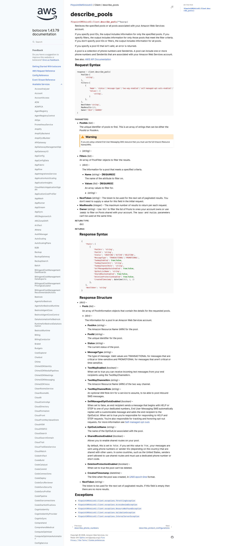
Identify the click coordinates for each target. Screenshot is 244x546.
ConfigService (41, 543)
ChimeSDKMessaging (45, 379)
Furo (103, 538)
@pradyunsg (94, 538)
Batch (37, 265)
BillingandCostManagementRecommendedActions (47, 291)
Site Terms (82, 540)
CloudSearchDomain (44, 438)
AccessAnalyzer (42, 89)
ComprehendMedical (44, 527)
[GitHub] (172, 537)
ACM (37, 102)
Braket (38, 344)
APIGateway (40, 142)
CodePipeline (41, 496)
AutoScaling (40, 238)
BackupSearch (41, 261)
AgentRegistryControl (45, 115)
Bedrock (38, 297)
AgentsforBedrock (43, 301)
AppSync (39, 212)
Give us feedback (50, 60)
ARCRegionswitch (43, 216)
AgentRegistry (41, 111)
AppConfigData (42, 160)
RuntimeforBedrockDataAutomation (48, 325)
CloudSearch (41, 433)
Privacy (74, 540)
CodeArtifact (41, 456)
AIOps (37, 120)
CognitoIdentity (42, 509)
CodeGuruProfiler (43, 491)
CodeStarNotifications (45, 505)
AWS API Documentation (98, 59)
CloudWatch (40, 451)
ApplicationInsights (43, 182)
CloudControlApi (42, 402)
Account (38, 93)
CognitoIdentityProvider (46, 514)
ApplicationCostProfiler (45, 194)
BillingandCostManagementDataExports (47, 277)
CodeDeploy (40, 478)
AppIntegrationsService (46, 174)
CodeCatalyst (41, 464)
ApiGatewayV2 (41, 151)
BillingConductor (42, 339)
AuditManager (41, 234)
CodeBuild (39, 460)
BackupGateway (42, 256)
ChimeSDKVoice (42, 384)
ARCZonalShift (41, 221)
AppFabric (39, 165)
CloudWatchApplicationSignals (48, 188)
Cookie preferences (97, 540)
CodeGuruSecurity (43, 487)
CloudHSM (40, 424)
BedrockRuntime (42, 330)
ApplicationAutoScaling (45, 178)
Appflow (38, 169)
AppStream (40, 207)
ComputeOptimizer (43, 532)
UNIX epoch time (138, 477)
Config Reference (40, 75)
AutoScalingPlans (43, 243)
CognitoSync (41, 518)
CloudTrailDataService (45, 447)
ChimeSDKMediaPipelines (47, 370)
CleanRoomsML (42, 393)
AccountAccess (42, 98)
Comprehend (41, 523)
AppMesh (39, 198)
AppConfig (39, 156)
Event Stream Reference (43, 80)
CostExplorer (41, 353)
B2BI (37, 247)
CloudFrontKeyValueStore (47, 420)
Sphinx (82, 538)
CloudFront (40, 415)
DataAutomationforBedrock (47, 319)
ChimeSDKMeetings (44, 375)
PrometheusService (44, 124)
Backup (38, 252)
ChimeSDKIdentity (43, 366)
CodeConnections (43, 473)
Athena (38, 230)
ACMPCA (39, 106)
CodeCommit (41, 469)
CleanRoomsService (44, 388)
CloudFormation (42, 411)
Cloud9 (38, 397)
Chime (38, 362)
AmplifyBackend (42, 133)
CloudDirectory (42, 406)
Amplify (38, 129)
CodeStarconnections (45, 500)
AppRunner (40, 203)
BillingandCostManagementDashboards (47, 271)
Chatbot (38, 357)
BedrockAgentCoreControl (47, 315)
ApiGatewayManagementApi (48, 147)
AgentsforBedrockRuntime (47, 306)
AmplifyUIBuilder (42, 138)
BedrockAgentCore (43, 310)
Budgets (38, 348)
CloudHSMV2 (41, 429)
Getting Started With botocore (46, 66)
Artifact (38, 225)
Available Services (41, 84)
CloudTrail (39, 442)
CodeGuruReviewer (44, 482)
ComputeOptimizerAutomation (48, 537)
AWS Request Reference (43, 71)
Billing (37, 335)
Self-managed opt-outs (137, 422)
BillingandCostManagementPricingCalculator (47, 284)
